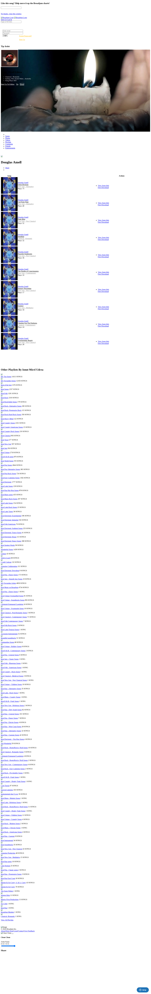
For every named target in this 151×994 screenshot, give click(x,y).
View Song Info (103, 186)
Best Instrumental (7, 840)
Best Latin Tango (7, 511)
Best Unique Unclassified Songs (12, 596)
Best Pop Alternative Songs (10, 469)
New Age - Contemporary (27, 273)
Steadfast (21, 236)
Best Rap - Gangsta (7, 836)
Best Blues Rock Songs (9, 499)
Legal (16, 931)
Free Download (103, 188)
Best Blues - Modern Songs (10, 798)
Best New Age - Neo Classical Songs (14, 680)
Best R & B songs (7, 457)
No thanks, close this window (11, 14)
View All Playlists (7, 920)
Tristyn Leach (6, 558)
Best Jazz (4, 448)
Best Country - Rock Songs (10, 672)
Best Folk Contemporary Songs (12, 621)
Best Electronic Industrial (9, 520)
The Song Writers (7, 891)
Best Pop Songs (6, 465)
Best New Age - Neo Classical (11, 849)
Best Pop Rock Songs (8, 474)
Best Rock (4, 398)
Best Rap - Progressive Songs (11, 874)
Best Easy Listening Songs (10, 478)
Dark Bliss (21, 219)
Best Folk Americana (8, 524)
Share (22, 84)
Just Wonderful (6, 743)
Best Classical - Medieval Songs (12, 676)
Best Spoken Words (8, 545)
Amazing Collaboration (9, 566)
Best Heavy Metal (7, 419)
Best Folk (4, 393)
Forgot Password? (25, 36)
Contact (21, 931)
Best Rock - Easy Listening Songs (13, 769)
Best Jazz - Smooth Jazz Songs (11, 579)
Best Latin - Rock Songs (9, 693)
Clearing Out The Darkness (27, 323)
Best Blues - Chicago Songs (10, 828)
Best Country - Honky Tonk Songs (13, 781)
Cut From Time (23, 202)
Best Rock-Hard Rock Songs (11, 414)
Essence (20, 306)
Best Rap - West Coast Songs (11, 727)
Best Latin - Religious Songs (11, 802)
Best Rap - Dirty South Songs (11, 710)
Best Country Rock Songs (10, 431)
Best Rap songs (6, 861)
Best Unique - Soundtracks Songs (12, 600)
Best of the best (6, 385)
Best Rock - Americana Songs (11, 832)
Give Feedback (29, 931)
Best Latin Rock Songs (9, 507)
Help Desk (9, 931)
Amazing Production (8, 853)
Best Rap (4, 908)
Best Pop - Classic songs (9, 870)
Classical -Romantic (8, 916)
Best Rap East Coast (8, 878)
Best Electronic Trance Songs (11, 533)
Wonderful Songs (7, 549)
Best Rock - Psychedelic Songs (12, 773)
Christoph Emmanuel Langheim (12, 604)
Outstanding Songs (7, 642)
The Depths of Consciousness (28, 271)
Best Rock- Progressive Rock (11, 410)
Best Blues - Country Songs (10, 697)
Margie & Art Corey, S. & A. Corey (13, 883)
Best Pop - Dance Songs (9, 575)
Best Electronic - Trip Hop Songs (12, 739)
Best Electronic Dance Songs (11, 541)
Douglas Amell (23, 183)
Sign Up (22, 40)
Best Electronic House (8, 537)
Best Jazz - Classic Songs (10, 659)
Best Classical (6, 436)
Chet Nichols (5, 866)
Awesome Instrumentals (9, 634)
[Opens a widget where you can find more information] (143, 990)
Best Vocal (4, 440)
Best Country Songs (8, 423)
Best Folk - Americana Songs (11, 668)
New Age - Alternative (26, 187)
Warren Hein (5, 895)
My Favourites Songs (8, 381)
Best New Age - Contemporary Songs (14, 765)
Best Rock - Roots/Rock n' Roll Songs (14, 748)
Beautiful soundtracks (8, 638)
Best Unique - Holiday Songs (11, 646)
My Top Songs (6, 377)
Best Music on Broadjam (9, 587)
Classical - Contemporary (26, 325)
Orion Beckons (23, 185)
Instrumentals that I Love (9, 794)
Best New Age (6, 444)
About (3, 931)
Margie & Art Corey (8, 887)
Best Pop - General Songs (10, 655)
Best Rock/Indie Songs (9, 402)
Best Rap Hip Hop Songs (10, 490)
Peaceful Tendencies (25, 254)
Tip (17, 84)
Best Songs (5, 389)
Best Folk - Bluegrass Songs (11, 663)
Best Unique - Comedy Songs (11, 819)
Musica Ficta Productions (10, 899)
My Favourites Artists (8, 583)
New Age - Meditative (25, 308)
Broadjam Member (7, 912)
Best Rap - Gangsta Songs (10, 735)
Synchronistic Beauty (25, 340)
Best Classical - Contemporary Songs (14, 617)
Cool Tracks (5, 786)
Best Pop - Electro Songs (9, 722)
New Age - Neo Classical (27, 221)
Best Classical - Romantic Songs (12, 752)
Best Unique (5, 452)
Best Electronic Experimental (11, 516)
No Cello (4, 904)
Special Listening (7, 790)
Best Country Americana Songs (12, 427)
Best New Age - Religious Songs (12, 705)
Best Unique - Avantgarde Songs (12, 608)
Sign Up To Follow (7, 84)
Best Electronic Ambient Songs (12, 528)
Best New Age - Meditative (10, 857)
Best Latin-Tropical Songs (10, 630)
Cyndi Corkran (6, 562)
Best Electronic (6, 482)
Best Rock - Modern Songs (10, 824)
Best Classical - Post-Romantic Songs (14, 613)
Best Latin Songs (7, 486)
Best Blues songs (7, 495)
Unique (3, 554)
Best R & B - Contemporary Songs (13, 651)
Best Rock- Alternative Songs (11, 406)
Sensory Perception (24, 288)
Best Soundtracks (7, 845)
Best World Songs (7, 461)
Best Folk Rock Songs (9, 625)
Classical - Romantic (25, 238)
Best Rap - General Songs (10, 714)
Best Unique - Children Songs (11, 684)
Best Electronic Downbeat (10, 571)
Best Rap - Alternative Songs (11, 689)
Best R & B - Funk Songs (10, 701)
